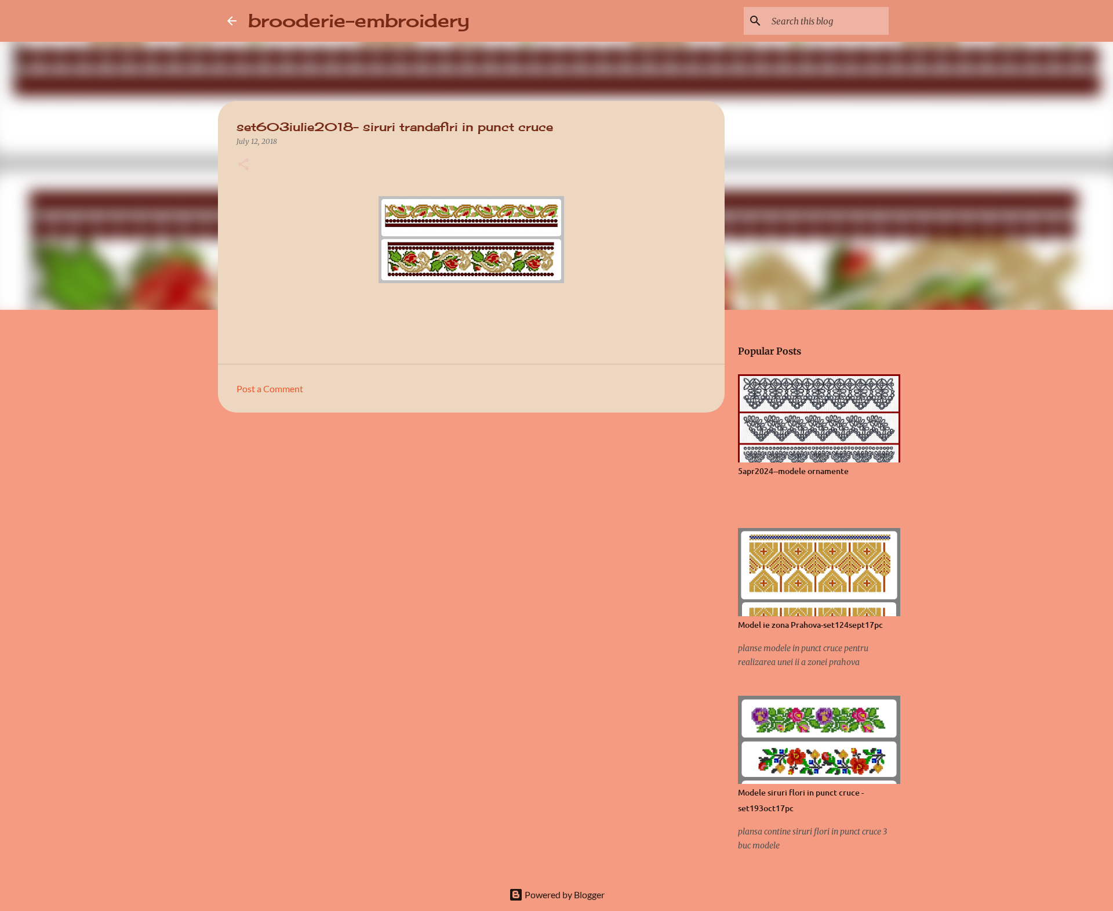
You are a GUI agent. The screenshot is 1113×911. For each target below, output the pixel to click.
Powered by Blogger (564, 894)
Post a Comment (270, 388)
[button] (243, 165)
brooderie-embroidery (359, 20)
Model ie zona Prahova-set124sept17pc (810, 624)
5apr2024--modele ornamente (793, 470)
